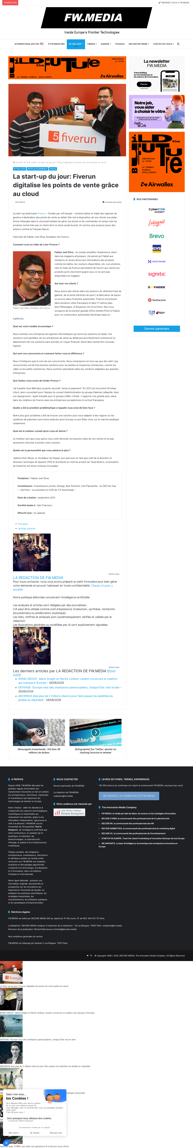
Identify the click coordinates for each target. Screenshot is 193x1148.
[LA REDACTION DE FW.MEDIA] (32, 570)
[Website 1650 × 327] (67, 67)
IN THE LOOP (75, 44)
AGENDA (105, 44)
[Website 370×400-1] (157, 191)
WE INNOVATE (108, 843)
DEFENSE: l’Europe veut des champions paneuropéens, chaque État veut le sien (69, 687)
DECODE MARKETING (111, 828)
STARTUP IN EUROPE (111, 838)
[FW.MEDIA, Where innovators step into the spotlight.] (96, 22)
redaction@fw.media (63, 796)
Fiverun (42, 213)
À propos (23, 523)
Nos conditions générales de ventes (25, 936)
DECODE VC (107, 833)
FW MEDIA (106, 813)
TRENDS (91, 44)
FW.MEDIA (26, 785)
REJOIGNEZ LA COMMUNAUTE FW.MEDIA (129, 795)
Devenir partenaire (156, 328)
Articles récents (26, 528)
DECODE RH (107, 823)
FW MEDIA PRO (57, 44)
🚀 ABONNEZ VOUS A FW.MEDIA (173, 2)
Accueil (18, 162)
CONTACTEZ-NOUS (162, 44)
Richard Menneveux (43, 929)
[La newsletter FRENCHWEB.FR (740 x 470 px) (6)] (157, 91)
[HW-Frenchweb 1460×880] (157, 128)
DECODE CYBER (109, 818)
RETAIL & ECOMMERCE (37, 169)
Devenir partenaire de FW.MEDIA (69, 785)
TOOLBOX (120, 44)
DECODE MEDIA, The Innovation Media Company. (143, 955)
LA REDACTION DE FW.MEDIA (38, 578)
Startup (53, 169)
